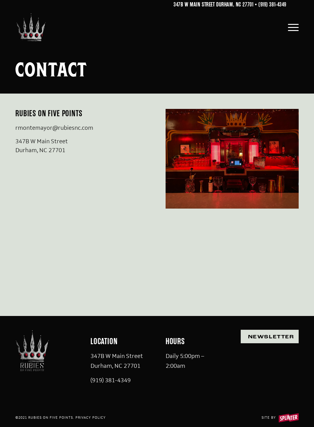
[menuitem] (291, 27)
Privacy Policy (90, 417)
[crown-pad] (31, 27)
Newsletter (271, 337)
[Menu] (291, 27)
